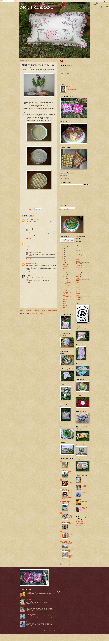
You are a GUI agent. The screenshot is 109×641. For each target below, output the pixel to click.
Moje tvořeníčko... (36, 7)
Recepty (77, 280)
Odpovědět (28, 223)
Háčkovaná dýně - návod (84, 500)
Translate (71, 209)
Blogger (64, 630)
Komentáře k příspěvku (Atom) (36, 313)
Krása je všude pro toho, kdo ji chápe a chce (66, 502)
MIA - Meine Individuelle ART (66, 490)
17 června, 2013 (33, 263)
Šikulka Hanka (79, 528)
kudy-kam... (64, 470)
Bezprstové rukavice (84, 493)
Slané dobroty (79, 284)
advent (77, 248)
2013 (63, 262)
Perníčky (77, 276)
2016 (63, 256)
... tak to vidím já (66, 461)
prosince (65, 264)
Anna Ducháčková (63, 175)
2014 (63, 260)
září (64, 270)
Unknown (28, 243)
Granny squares (79, 263)
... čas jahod (65, 278)
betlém (77, 250)
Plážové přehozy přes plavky (70, 534)
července (65, 274)
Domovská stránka (39, 310)
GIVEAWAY (65, 280)
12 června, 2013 (33, 243)
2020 (63, 250)
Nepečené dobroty (79, 270)
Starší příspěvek (52, 310)
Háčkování (78, 265)
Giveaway (78, 261)
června (64, 276)
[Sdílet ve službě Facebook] (39, 209)
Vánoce (77, 289)
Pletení (77, 278)
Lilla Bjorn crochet (79, 525)
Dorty (77, 257)
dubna (64, 301)
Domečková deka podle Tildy (32, 614)
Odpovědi (29, 226)
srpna (64, 272)
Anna (30, 229)
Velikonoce (78, 293)
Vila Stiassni (70, 505)
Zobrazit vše (71, 560)
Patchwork (78, 272)
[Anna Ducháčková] (61, 176)
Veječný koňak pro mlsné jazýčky (85, 486)
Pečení (26, 211)
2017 (63, 254)
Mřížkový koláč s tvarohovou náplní (67, 296)
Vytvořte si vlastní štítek (64, 178)
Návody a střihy (79, 269)
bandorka (64, 531)
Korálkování (78, 267)
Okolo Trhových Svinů (70, 473)
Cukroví (77, 254)
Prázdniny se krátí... (70, 482)
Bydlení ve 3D (29, 219)
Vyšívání (77, 295)
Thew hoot (78, 530)
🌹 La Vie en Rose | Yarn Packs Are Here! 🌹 (70, 516)
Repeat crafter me (79, 527)
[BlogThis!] (36, 209)
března (64, 303)
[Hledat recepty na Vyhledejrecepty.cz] (65, 564)
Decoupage (78, 255)
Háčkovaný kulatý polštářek (67, 283)
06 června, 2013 (35, 219)
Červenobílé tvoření (84, 508)
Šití (76, 286)
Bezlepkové (78, 252)
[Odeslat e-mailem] (35, 209)
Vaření (77, 291)
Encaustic (78, 259)
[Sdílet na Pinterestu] (41, 209)
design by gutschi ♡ (66, 550)
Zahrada (77, 297)
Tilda (77, 287)
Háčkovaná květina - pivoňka (67, 293)
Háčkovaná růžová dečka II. (67, 286)
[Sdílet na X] (38, 209)
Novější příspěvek (25, 310)
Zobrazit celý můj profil (71, 89)
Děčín (69, 462)
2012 (63, 310)
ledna (64, 307)
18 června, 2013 (33, 275)
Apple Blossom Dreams (67, 513)
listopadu (65, 266)
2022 (63, 248)
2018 (63, 252)
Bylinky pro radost (79, 521)
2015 (63, 258)
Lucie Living (65, 479)
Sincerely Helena (66, 522)
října (64, 268)
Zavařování (78, 299)
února (64, 305)
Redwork (77, 282)
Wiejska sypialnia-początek (70, 543)
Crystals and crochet (80, 523)
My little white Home (66, 541)
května (64, 299)
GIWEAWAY (84, 477)
